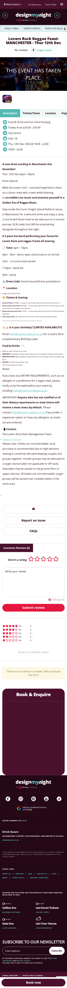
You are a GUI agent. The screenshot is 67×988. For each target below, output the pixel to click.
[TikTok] (59, 798)
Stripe (24, 820)
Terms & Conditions (10, 976)
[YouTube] (46, 798)
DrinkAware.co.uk (10, 840)
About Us (6, 874)
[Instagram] (20, 798)
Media (4, 878)
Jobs (30, 874)
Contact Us (42, 874)
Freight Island (44, 50)
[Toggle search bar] (57, 15)
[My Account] (62, 4)
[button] (33, 626)
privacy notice (23, 961)
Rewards (20, 874)
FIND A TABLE (12, 28)
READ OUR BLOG (53, 28)
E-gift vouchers (9, 928)
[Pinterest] (33, 798)
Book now (33, 982)
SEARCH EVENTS (32, 28)
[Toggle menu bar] (5, 15)
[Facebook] (8, 798)
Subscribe (57, 950)
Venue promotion (44, 928)
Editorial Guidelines (39, 878)
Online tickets (42, 912)
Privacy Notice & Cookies (33, 976)
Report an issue (33, 520)
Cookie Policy (18, 878)
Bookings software (11, 912)
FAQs (34, 531)
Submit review (33, 607)
